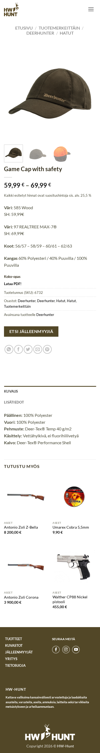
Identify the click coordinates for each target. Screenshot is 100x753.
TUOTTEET (13, 639)
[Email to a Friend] (37, 349)
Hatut (67, 32)
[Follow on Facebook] (56, 650)
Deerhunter (40, 32)
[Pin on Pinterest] (47, 349)
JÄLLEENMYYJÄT (19, 652)
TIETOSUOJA (15, 665)
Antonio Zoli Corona (21, 597)
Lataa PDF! (13, 284)
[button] (91, 9)
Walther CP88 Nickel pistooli (70, 599)
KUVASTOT (14, 645)
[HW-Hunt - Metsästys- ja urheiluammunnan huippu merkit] (11, 9)
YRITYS (11, 659)
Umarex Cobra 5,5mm (71, 527)
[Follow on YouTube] (76, 650)
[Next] (87, 93)
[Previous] (12, 93)
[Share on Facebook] (18, 349)
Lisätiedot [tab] (14, 402)
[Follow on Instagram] (66, 650)
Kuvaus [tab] (11, 391)
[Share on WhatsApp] (9, 349)
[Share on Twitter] (28, 349)
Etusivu (24, 27)
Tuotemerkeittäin (59, 27)
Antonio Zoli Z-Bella (21, 527)
